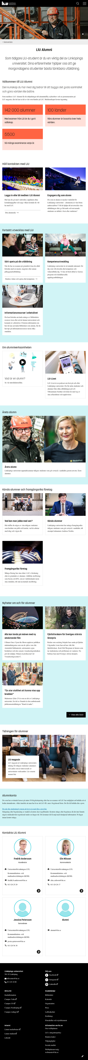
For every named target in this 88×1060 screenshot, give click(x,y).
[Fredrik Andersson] (22, 891)
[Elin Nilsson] (65, 891)
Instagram (52, 979)
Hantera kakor (50, 1037)
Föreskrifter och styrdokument (56, 1020)
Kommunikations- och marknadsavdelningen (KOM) (18, 874)
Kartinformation (10, 995)
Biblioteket (49, 995)
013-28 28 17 (55, 884)
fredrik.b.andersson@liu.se (17, 880)
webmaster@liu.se (51, 1052)
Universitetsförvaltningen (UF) (19, 869)
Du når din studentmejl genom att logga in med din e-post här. (24, 809)
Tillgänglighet (50, 1041)
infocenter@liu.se (13, 978)
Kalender (48, 999)
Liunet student (10, 1033)
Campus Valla (10, 999)
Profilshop (49, 1016)
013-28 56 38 (12, 945)
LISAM (7, 1038)
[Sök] (77, 3)
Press (47, 1007)
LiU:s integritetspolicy (53, 1032)
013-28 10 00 (11, 982)
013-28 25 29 (12, 884)
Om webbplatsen (51, 1028)
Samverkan (8, 42)
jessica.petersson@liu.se (16, 941)
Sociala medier (50, 1045)
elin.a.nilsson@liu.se (58, 880)
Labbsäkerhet (50, 1012)
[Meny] (84, 3)
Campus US (9, 1003)
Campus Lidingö (11, 1012)
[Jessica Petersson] (22, 952)
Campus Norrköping (12, 1007)
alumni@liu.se (56, 930)
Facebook (52, 975)
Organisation (49, 1003)
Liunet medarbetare (12, 1029)
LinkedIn (52, 984)
